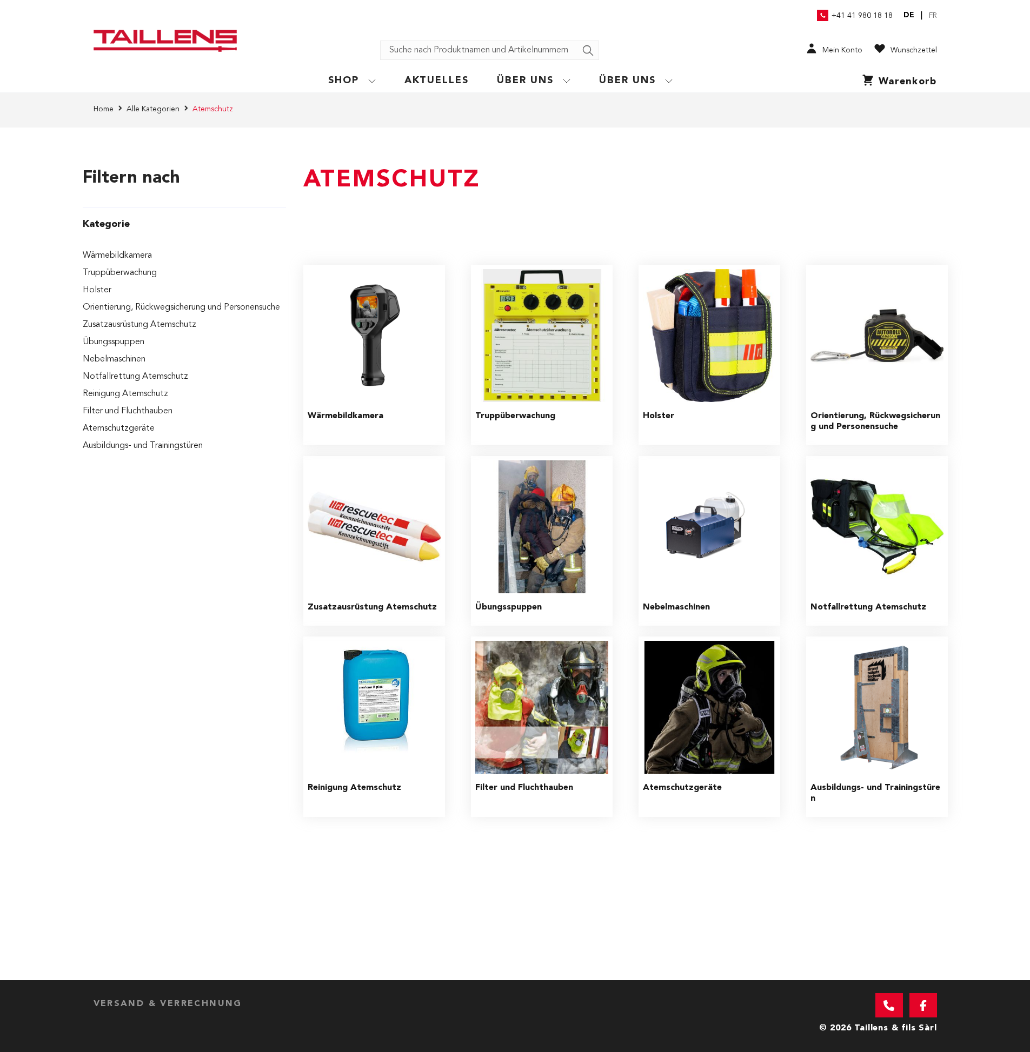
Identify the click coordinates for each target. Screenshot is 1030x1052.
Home (104, 109)
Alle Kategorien (153, 109)
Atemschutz (212, 109)
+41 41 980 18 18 (862, 15)
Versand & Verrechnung (168, 1004)
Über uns (525, 80)
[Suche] (588, 50)
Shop (343, 80)
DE (908, 15)
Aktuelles (436, 80)
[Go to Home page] (165, 41)
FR (933, 15)
